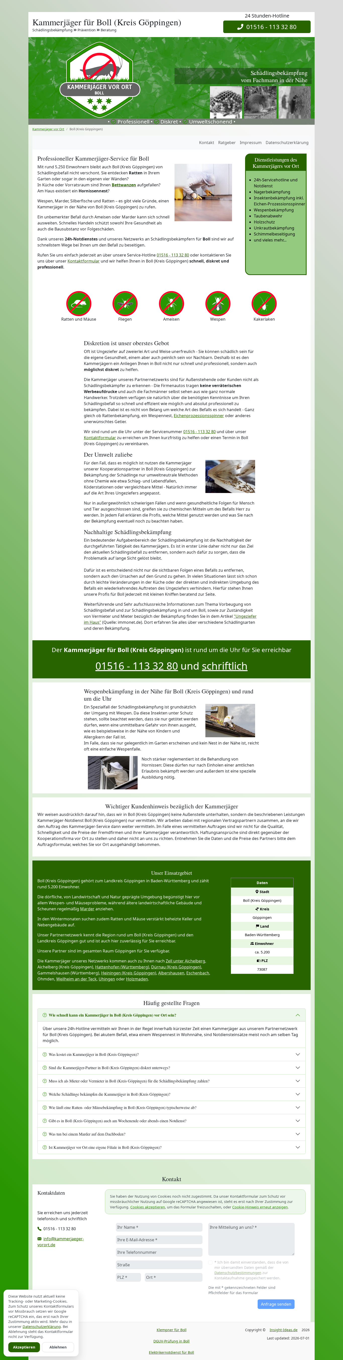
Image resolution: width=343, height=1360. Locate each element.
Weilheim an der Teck (76, 979)
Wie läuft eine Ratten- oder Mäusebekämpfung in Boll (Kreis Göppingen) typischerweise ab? (122, 1107)
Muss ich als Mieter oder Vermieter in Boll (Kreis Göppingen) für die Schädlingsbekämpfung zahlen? (129, 1080)
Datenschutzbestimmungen (237, 1272)
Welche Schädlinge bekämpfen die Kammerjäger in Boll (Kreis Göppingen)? (109, 1094)
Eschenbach (197, 973)
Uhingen (107, 979)
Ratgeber (227, 142)
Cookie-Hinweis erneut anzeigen (260, 1207)
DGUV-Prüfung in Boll (171, 1341)
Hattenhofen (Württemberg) (122, 967)
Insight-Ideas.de (284, 1329)
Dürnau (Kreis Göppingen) (176, 967)
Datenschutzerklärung (287, 142)
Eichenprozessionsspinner (199, 415)
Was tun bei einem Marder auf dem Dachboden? (87, 1134)
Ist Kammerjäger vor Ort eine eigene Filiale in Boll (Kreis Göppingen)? (105, 1147)
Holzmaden (137, 979)
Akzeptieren (24, 1347)
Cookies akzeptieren (147, 1207)
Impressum (251, 142)
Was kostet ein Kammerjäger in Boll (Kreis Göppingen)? (94, 1054)
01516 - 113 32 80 (270, 27)
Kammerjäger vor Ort (48, 129)
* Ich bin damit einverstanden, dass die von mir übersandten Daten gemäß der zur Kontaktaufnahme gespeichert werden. (251, 1270)
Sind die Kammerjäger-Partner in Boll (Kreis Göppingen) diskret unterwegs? (109, 1067)
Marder (87, 909)
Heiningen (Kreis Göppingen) (128, 973)
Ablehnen (58, 1347)
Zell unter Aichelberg (185, 961)
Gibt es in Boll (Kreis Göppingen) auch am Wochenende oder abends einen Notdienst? (117, 1120)
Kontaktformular (84, 261)
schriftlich (225, 666)
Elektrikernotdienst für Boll (171, 1352)
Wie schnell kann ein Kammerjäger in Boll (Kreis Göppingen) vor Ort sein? (112, 1015)
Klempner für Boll (172, 1329)
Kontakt (206, 142)
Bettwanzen (124, 185)
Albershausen (171, 973)
